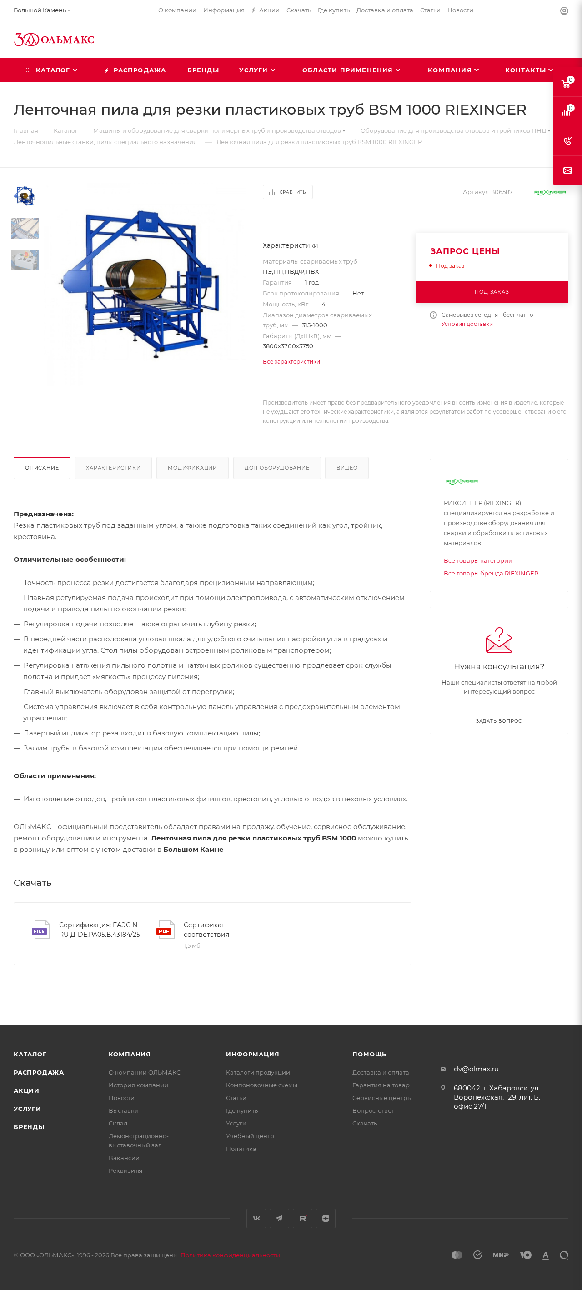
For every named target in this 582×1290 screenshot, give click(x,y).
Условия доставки (467, 323)
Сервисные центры (382, 1097)
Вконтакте (256, 1218)
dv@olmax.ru (476, 1069)
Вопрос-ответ (373, 1110)
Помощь (369, 1054)
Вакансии (124, 1157)
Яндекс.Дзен (326, 1218)
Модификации (192, 468)
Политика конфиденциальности (230, 1255)
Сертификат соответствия (206, 930)
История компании (138, 1085)
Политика (241, 1148)
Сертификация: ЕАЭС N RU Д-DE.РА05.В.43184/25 (99, 930)
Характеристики (113, 468)
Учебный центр (250, 1136)
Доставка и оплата (380, 1072)
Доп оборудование (277, 468)
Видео (346, 468)
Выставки (124, 1110)
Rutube (302, 1218)
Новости (122, 1097)
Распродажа (39, 1072)
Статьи (236, 1097)
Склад (118, 1123)
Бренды (29, 1126)
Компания (130, 1054)
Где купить (242, 1110)
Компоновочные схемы (261, 1085)
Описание (42, 468)
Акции (27, 1090)
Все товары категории (478, 560)
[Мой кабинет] (564, 12)
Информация (252, 1054)
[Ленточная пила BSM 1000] (145, 284)
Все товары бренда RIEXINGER (491, 573)
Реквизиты (125, 1170)
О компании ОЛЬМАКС (145, 1072)
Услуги (27, 1108)
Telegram (279, 1218)
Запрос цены (465, 251)
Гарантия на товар (381, 1085)
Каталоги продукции (258, 1072)
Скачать (364, 1123)
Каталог (30, 1054)
